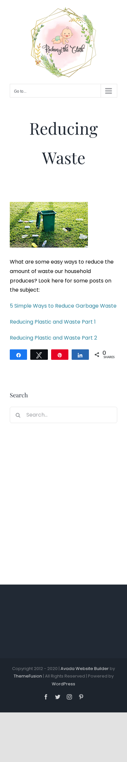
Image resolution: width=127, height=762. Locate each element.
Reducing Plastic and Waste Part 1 (53, 322)
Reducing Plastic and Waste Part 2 (53, 338)
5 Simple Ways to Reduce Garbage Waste (63, 306)
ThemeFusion (28, 676)
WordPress (63, 684)
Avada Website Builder (85, 668)
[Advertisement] (63, 501)
